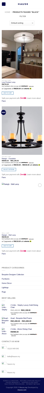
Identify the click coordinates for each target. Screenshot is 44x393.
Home (7, 12)
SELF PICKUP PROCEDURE (14, 384)
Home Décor (7, 283)
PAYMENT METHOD (33, 384)
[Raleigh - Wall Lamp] (22, 207)
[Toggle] (41, 274)
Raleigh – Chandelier (9, 159)
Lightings (5, 287)
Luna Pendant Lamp (8, 82)
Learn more (31, 86)
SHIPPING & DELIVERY (30, 382)
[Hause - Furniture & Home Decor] (22, 4)
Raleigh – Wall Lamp (9, 235)
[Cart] (41, 4)
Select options (8, 169)
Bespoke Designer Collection (13, 274)
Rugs (4, 292)
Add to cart (7, 93)
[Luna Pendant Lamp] (22, 54)
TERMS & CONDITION (11, 381)
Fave (4, 101)
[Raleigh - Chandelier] (22, 130)
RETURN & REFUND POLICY (30, 381)
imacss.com (22, 390)
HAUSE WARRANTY (13, 382)
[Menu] (3, 4)
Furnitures (6, 279)
